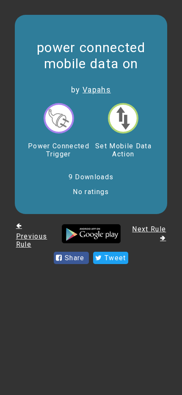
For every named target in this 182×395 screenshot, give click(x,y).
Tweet (114, 258)
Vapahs (97, 89)
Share (75, 258)
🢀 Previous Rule (31, 235)
